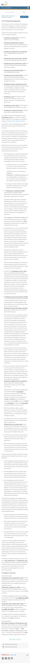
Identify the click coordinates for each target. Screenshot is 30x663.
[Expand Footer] (27, 655)
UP (16, 639)
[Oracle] (5, 655)
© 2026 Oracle (13, 655)
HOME (14, 639)
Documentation (6, 8)
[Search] (24, 12)
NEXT (19, 639)
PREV (11, 639)
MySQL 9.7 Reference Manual (8, 16)
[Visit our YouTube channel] (11, 659)
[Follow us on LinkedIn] (9, 659)
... (16, 16)
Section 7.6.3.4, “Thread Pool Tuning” (16, 121)
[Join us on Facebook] (3, 659)
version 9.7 (23, 16)
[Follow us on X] (6, 659)
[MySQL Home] (4, 3)
